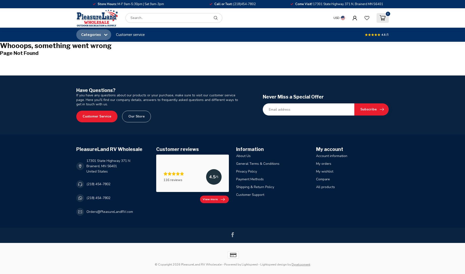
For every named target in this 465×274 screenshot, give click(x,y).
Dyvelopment (301, 264)
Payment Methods (250, 179)
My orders (323, 163)
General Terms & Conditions (257, 163)
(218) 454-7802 (98, 184)
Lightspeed (250, 264)
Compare (323, 179)
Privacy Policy (246, 171)
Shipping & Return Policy (255, 187)
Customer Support (250, 194)
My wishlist (324, 171)
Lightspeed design (273, 264)
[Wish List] (366, 18)
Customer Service (97, 116)
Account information (331, 156)
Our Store (136, 116)
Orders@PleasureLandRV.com (109, 211)
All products (325, 187)
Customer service (130, 34)
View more (210, 199)
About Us (243, 156)
